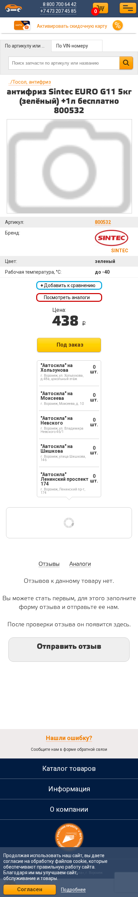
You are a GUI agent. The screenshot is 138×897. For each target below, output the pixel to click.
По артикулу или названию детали (28, 46)
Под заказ (70, 345)
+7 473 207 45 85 (58, 11)
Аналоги (80, 564)
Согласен (29, 889)
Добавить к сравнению (68, 285)
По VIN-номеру (72, 46)
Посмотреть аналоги (67, 297)
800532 (103, 222)
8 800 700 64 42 (59, 4)
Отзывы (49, 564)
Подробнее (73, 889)
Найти (126, 63)
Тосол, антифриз (29, 82)
